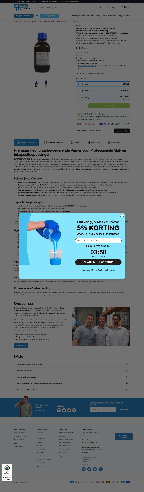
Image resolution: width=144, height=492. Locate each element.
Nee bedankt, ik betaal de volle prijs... (98, 270)
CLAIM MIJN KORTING (98, 262)
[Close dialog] (122, 215)
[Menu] (10, 465)
